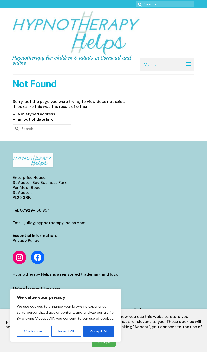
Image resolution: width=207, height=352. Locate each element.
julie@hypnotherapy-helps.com (54, 222)
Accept (104, 341)
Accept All (98, 331)
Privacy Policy (26, 240)
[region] (65, 315)
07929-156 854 (35, 210)
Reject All (66, 331)
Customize (33, 331)
